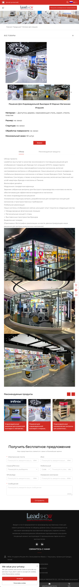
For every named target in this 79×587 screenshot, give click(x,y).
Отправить (39, 500)
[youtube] (36, 544)
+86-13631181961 (41, 568)
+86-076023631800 (41, 564)
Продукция (17, 27)
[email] (76, 294)
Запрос (39, 143)
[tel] (76, 285)
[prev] (6, 92)
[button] (68, 394)
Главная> (9, 27)
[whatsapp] (76, 290)
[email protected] (12, 2)
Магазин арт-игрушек (30, 27)
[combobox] (22, 469)
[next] (71, 92)
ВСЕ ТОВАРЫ (10, 36)
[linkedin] (42, 544)
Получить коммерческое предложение (63, 7)
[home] (26, 8)
